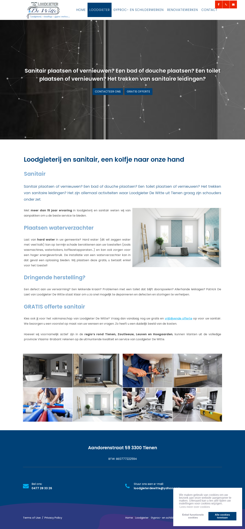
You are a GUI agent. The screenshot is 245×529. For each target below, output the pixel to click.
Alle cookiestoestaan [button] (222, 516)
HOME (81, 10)
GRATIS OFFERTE (138, 91)
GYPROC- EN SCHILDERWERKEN (138, 10)
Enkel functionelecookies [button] (193, 516)
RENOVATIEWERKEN (182, 10)
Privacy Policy (53, 517)
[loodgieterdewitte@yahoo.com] (233, 4)
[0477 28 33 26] (226, 4)
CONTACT (209, 10)
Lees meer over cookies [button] (195, 506)
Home (129, 517)
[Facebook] (218, 4)
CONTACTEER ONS (108, 91)
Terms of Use (32, 517)
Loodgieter (142, 517)
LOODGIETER (99, 10)
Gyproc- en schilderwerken (168, 517)
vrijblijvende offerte (178, 318)
